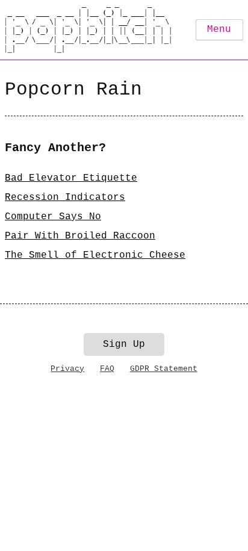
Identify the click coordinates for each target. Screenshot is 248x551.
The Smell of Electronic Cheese (95, 255)
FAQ (107, 368)
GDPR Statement (163, 368)
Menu (219, 29)
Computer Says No (53, 216)
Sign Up (124, 344)
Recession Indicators (65, 197)
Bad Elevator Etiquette (71, 178)
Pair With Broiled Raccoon (80, 236)
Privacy (67, 368)
